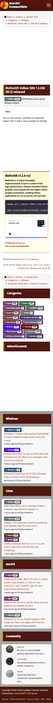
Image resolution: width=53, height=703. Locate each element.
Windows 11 (13, 430)
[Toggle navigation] (48, 5)
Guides (28, 313)
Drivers (27, 303)
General (11, 313)
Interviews (12, 322)
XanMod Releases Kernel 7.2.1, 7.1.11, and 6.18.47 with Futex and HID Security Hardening (24, 547)
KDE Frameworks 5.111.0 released (22, 259)
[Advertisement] (26, 54)
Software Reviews (14, 336)
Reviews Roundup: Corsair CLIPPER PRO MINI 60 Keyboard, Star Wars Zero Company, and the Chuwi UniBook (26, 457)
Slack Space (13, 331)
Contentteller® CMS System (25, 693)
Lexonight (22, 659)
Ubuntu (12, 540)
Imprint (5, 699)
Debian (12, 535)
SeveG (20, 671)
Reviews (12, 327)
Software (13, 99)
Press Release (33, 322)
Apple (11, 303)
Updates (35, 336)
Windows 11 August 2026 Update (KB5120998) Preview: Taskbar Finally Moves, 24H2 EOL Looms (26, 437)
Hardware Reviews (31, 317)
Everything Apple (14, 308)
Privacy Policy (33, 699)
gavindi (20, 647)
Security (30, 327)
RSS (42, 699)
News (7, 111)
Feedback (35, 308)
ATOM (48, 699)
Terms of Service (17, 699)
